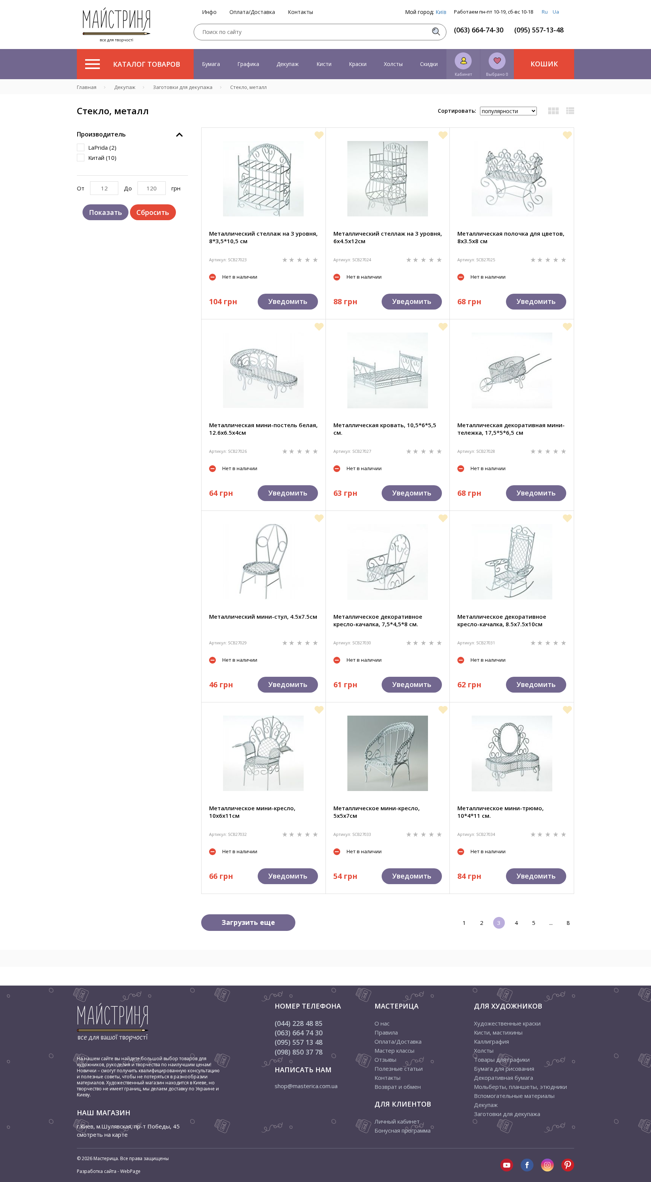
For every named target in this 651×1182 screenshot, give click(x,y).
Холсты (393, 63)
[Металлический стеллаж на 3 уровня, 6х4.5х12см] (387, 178)
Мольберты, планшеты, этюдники (520, 1086)
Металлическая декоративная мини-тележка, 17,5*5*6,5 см (511, 428)
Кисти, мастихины (498, 1032)
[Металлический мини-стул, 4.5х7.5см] (263, 561)
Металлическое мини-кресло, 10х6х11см (252, 811)
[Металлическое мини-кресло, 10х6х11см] (263, 753)
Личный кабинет (397, 1121)
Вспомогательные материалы (514, 1095)
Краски (358, 63)
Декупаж (288, 63)
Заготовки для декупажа (507, 1114)
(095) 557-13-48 (539, 29)
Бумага (211, 63)
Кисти (324, 63)
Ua (556, 11)
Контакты (300, 12)
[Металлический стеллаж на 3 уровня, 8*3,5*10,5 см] (263, 178)
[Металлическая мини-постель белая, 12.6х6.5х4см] (263, 370)
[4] (308, 259)
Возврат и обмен (397, 1086)
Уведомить (287, 301)
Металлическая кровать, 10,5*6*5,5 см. (384, 428)
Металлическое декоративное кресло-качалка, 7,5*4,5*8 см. (377, 620)
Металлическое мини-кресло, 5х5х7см (376, 811)
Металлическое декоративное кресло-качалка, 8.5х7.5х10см (501, 620)
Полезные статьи (398, 1068)
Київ (441, 11)
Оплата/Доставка (252, 12)
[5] (315, 259)
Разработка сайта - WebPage (109, 1171)
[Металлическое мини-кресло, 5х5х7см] (387, 753)
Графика (248, 63)
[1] (285, 259)
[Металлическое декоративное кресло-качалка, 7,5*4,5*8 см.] (387, 562)
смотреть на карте (102, 1134)
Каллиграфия (491, 1041)
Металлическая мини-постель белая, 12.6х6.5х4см (263, 428)
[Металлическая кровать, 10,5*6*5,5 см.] (387, 370)
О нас (382, 1023)
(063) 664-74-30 (478, 29)
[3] (300, 259)
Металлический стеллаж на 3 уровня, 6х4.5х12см (387, 237)
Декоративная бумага (503, 1077)
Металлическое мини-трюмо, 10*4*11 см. (500, 811)
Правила (386, 1032)
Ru (545, 11)
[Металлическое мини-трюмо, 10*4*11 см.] (512, 753)
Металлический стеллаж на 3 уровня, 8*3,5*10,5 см (263, 237)
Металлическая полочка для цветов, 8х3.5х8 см (510, 237)
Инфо (209, 12)
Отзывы (385, 1059)
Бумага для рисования (504, 1068)
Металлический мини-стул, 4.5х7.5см (263, 616)
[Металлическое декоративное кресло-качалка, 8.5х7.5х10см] (512, 561)
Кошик (544, 63)
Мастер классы (394, 1050)
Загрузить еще (248, 922)
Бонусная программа (402, 1130)
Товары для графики (502, 1059)
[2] (292, 259)
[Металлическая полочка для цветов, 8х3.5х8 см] (512, 178)
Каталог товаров (146, 64)
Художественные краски (507, 1023)
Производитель (101, 134)
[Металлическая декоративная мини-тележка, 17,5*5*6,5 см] (512, 370)
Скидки (429, 63)
